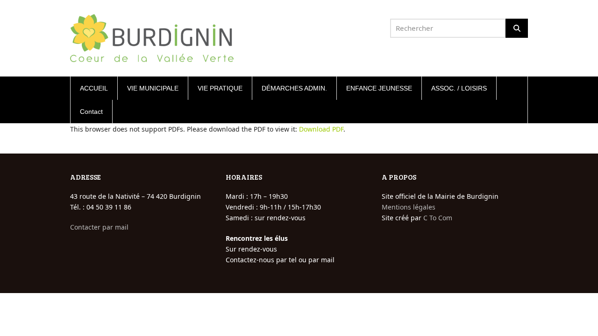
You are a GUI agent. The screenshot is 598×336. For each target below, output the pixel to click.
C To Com (437, 217)
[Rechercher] (516, 28)
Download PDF (321, 129)
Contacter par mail (99, 227)
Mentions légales (408, 207)
